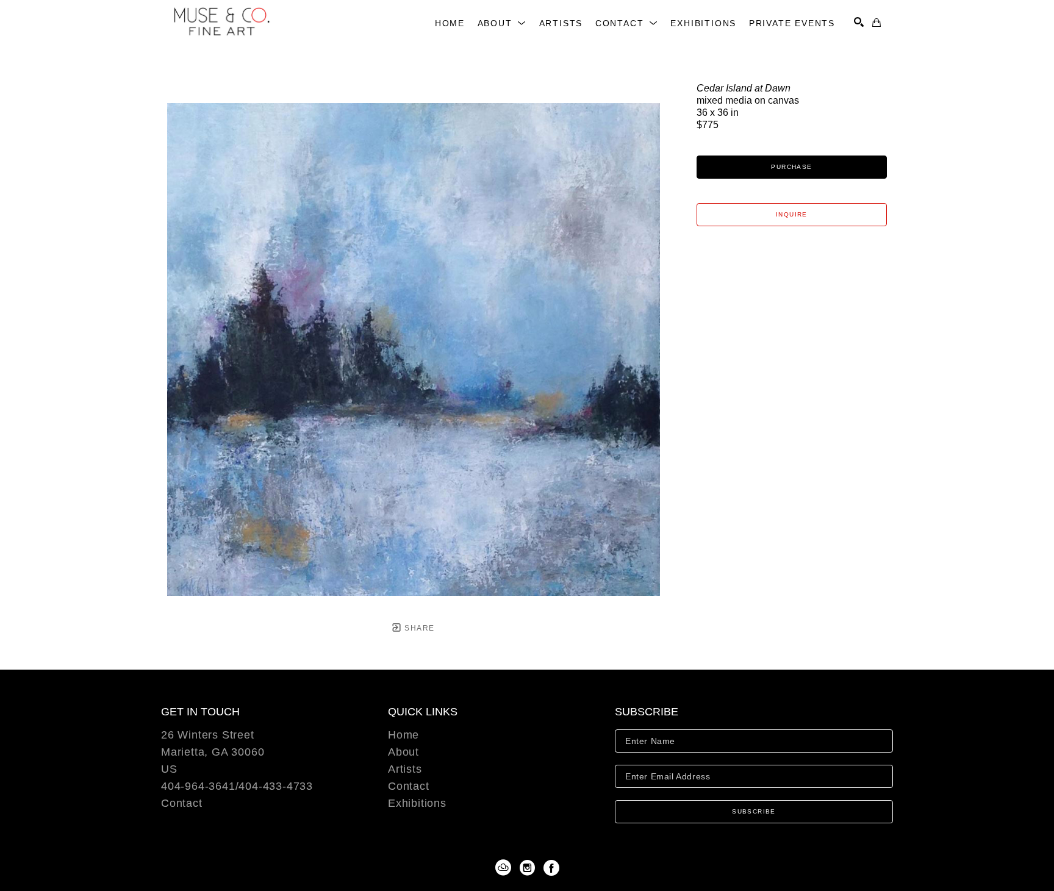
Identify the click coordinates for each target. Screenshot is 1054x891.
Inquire (792, 214)
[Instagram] (529, 868)
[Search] (859, 22)
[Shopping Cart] (876, 22)
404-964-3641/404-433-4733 (237, 786)
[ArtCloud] (505, 868)
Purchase (791, 166)
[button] (502, 23)
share (418, 628)
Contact (182, 803)
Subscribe (754, 811)
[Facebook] (551, 868)
